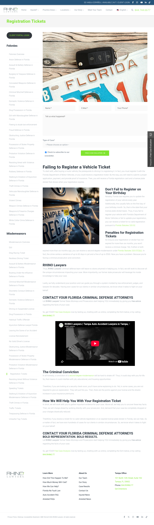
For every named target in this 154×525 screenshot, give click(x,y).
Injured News (84, 495)
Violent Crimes (15, 200)
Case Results (84, 486)
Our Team (83, 478)
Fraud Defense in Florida (19, 130)
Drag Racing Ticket (17, 253)
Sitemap (20, 517)
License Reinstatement (18, 336)
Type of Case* (49, 140)
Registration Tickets (18, 374)
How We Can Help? (51, 486)
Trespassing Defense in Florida (22, 413)
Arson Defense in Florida (19, 59)
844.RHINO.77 (49, 315)
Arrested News (85, 499)
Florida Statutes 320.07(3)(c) (130, 251)
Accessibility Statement (31, 517)
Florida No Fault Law (51, 490)
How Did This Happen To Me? (55, 478)
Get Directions (121, 489)
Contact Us (83, 490)
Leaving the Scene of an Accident (23, 330)
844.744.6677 (142, 10)
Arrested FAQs (49, 499)
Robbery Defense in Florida (20, 171)
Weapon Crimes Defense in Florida (23, 206)
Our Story (83, 482)
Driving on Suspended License (21, 309)
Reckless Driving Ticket (19, 258)
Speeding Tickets (16, 388)
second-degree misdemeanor (81, 375)
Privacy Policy (12, 517)
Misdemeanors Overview (19, 242)
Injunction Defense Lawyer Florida (23, 325)
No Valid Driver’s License (19, 341)
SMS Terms (44, 517)
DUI (10, 247)
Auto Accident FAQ (50, 495)
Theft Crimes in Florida (18, 186)
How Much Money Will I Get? (55, 482)
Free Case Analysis (62, 312)
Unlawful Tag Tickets (18, 419)
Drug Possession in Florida (20, 110)
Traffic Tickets (15, 408)
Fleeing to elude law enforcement (23, 124)
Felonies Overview (16, 54)
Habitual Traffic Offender (19, 320)
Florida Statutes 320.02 (125, 225)
